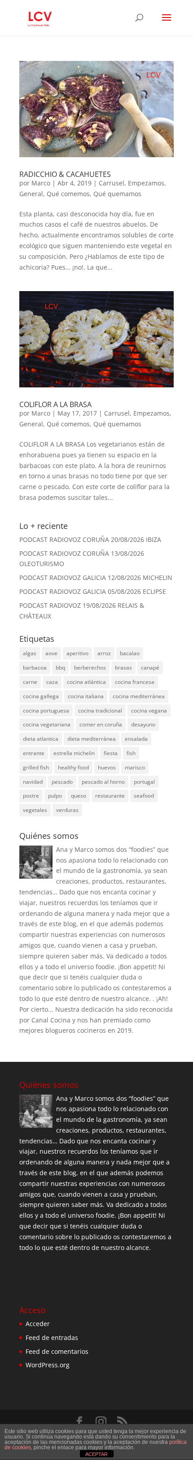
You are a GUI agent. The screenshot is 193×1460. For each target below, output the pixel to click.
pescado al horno (103, 782)
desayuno (143, 724)
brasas (123, 667)
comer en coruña (100, 724)
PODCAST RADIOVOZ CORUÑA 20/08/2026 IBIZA (90, 539)
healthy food (73, 767)
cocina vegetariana (46, 724)
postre (31, 795)
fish (131, 753)
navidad (33, 782)
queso (78, 795)
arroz (104, 653)
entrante (33, 753)
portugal (144, 782)
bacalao (130, 653)
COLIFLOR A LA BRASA (55, 404)
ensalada (136, 739)
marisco (135, 767)
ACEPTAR (96, 1454)
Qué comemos (68, 193)
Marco (40, 183)
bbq (60, 667)
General (31, 193)
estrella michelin (74, 753)
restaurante (110, 795)
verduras (67, 810)
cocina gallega (41, 696)
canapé (150, 667)
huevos (107, 767)
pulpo (55, 795)
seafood (144, 795)
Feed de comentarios (57, 1351)
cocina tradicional (100, 710)
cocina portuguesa (46, 710)
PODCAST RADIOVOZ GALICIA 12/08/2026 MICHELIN (95, 577)
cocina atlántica (86, 682)
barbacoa (35, 667)
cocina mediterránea (139, 696)
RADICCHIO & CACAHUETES (65, 174)
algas (29, 653)
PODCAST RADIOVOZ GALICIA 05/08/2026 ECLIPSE (92, 591)
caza (52, 682)
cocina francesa (134, 682)
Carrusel (111, 183)
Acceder (38, 1323)
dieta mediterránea (91, 739)
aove (51, 653)
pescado (62, 782)
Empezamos (146, 183)
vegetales (35, 810)
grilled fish (36, 767)
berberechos (90, 667)
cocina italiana (86, 696)
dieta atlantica (40, 739)
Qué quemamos (117, 193)
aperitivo (77, 653)
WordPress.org (48, 1365)
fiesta (111, 753)
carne (30, 682)
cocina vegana (149, 710)
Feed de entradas (52, 1337)
